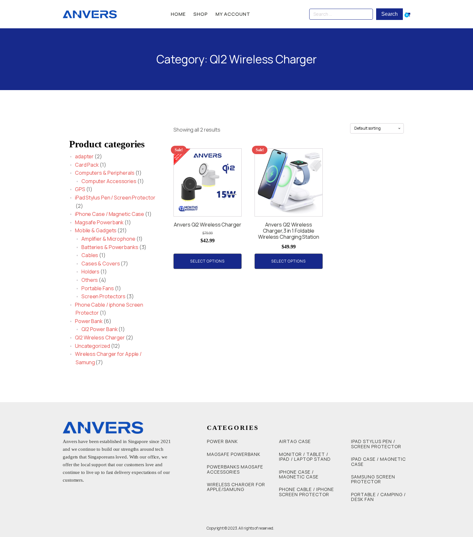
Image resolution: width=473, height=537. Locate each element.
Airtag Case (295, 441)
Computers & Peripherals (104, 172)
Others (89, 279)
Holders (90, 271)
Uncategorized (92, 345)
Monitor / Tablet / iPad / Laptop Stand (305, 457)
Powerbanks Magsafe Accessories (235, 469)
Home (178, 14)
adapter (84, 156)
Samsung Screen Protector (373, 479)
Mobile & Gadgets (95, 230)
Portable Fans (97, 288)
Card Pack (87, 164)
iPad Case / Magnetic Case (378, 462)
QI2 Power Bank (99, 329)
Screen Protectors (103, 296)
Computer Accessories (108, 181)
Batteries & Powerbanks (109, 247)
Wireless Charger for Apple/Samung (236, 487)
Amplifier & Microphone (108, 238)
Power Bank (89, 321)
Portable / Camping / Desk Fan (378, 497)
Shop (200, 14)
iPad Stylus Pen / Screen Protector (115, 197)
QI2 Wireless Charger (100, 337)
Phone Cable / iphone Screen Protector (306, 492)
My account (233, 14)
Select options (207, 261)
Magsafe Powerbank (99, 222)
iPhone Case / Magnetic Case (109, 214)
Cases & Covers (100, 263)
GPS (80, 189)
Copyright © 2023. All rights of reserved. (240, 528)
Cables (89, 255)
